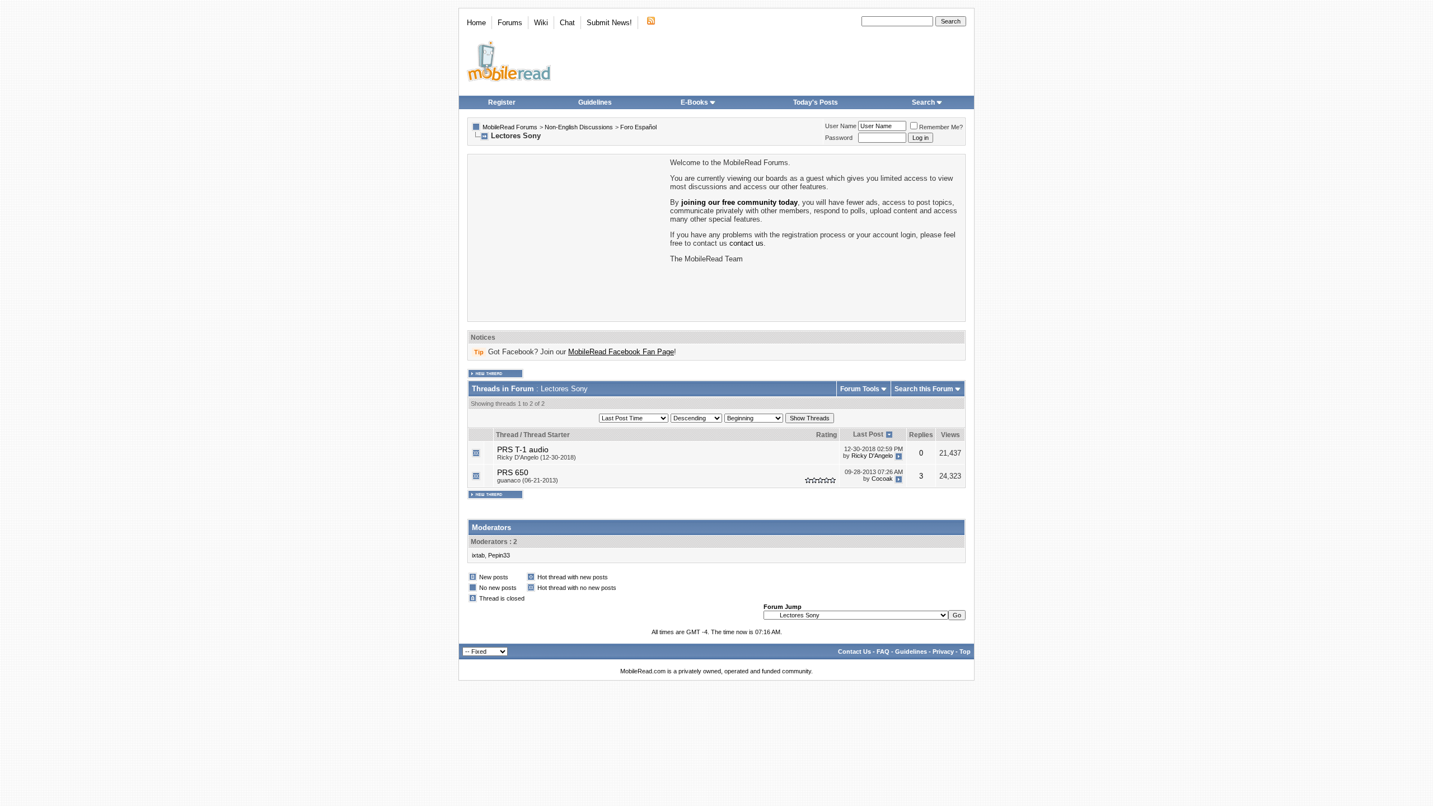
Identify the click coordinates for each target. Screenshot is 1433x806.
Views (950, 435)
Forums (510, 22)
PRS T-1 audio (523, 449)
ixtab (478, 555)
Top (965, 651)
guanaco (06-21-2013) (527, 480)
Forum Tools (859, 389)
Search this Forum (924, 389)
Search (923, 102)
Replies (921, 435)
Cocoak (882, 478)
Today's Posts (815, 102)
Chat (567, 22)
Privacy (943, 651)
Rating (826, 435)
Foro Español (638, 127)
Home (476, 22)
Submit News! (609, 22)
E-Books (694, 102)
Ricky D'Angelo (872, 455)
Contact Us (854, 651)
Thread (507, 435)
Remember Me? (941, 127)
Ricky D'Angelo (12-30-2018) (536, 457)
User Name (840, 126)
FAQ (883, 651)
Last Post (868, 434)
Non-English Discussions (579, 127)
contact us (746, 243)
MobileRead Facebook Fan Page (621, 352)
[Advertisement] (568, 236)
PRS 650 (512, 472)
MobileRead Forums (510, 127)
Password (839, 137)
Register (502, 102)
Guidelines (595, 102)
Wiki (541, 22)
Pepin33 (499, 555)
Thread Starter (546, 435)
